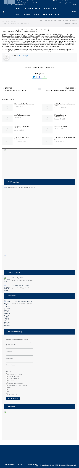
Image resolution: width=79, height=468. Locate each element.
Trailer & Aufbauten (13, 376)
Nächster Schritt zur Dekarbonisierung (60, 116)
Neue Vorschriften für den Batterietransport (22, 138)
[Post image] (7, 107)
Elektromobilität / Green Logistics (17, 385)
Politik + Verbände (37, 67)
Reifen (9, 387)
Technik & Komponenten (15, 390)
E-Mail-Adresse (11, 344)
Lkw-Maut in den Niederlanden (24, 104)
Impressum (62, 465)
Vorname (9, 351)
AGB (56, 465)
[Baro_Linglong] (18, 266)
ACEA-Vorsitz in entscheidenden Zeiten (64, 104)
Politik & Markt (12, 394)
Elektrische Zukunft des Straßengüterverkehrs (21, 127)
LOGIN (74, 4)
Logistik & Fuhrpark (13, 378)
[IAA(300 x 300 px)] (18, 177)
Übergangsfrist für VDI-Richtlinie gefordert (64, 138)
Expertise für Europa (60, 126)
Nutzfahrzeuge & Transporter (16, 374)
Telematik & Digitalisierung (15, 383)
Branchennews (12, 392)
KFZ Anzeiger (22, 55)
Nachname (9, 358)
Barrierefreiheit (71, 465)
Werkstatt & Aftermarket (14, 381)
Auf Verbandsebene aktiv (22, 115)
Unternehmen (10, 365)
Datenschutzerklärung (47, 465)
